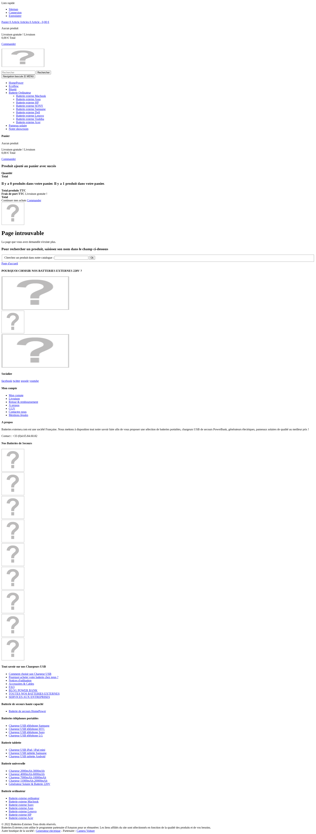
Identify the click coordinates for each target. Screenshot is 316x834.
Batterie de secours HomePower (27, 711)
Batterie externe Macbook (24, 801)
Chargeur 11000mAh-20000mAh (28, 780)
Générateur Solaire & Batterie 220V (29, 784)
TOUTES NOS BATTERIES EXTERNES (34, 693)
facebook (6, 380)
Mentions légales (18, 415)
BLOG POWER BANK (23, 690)
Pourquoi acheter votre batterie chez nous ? (33, 677)
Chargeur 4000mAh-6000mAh (27, 774)
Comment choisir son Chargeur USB (30, 673)
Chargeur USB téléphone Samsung (29, 725)
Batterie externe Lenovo (23, 811)
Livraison (14, 398)
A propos (14, 405)
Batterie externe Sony (21, 804)
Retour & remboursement (23, 401)
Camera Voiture (86, 830)
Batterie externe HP (20, 814)
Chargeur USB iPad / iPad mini (27, 749)
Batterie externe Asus (21, 808)
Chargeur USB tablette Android (27, 756)
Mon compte (16, 395)
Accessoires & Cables (21, 683)
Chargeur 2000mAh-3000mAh (27, 770)
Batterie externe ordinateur (24, 798)
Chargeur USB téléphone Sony (27, 732)
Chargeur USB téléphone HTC (27, 728)
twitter (16, 380)
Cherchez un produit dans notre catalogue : (29, 257)
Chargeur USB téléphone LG (26, 735)
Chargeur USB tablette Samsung (27, 753)
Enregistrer (15, 15)
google (25, 380)
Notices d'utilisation (20, 680)
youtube (34, 380)
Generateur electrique (48, 830)
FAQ (12, 687)
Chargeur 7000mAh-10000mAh (27, 777)
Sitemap (13, 9)
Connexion (15, 12)
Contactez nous (18, 411)
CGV (12, 408)
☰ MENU (18, 76)
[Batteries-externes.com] (22, 65)
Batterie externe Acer (21, 818)
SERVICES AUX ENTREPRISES (29, 696)
